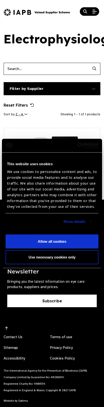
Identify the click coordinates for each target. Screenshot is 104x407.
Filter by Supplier (27, 88)
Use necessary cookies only (52, 257)
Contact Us (13, 337)
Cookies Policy (62, 358)
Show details (74, 221)
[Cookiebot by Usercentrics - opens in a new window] (77, 145)
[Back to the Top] (6, 328)
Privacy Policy (61, 347)
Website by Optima (16, 400)
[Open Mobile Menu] (94, 12)
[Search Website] (85, 11)
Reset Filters (16, 105)
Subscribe (52, 300)
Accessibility (14, 358)
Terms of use (61, 337)
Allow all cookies (52, 241)
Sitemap (11, 347)
